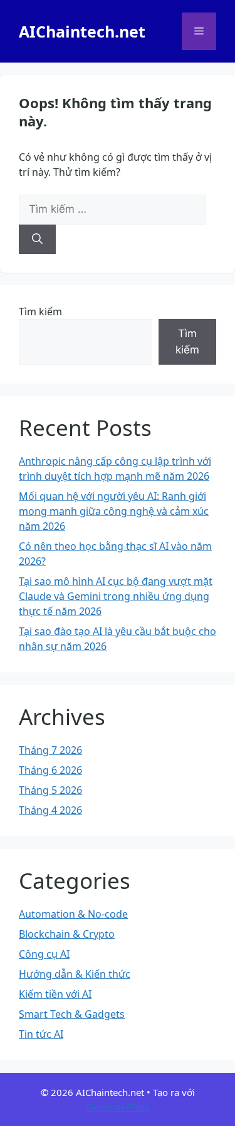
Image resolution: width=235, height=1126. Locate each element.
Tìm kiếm (40, 311)
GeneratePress (117, 1106)
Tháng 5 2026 (50, 790)
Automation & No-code (73, 914)
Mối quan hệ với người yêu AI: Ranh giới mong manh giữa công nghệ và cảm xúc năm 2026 (114, 511)
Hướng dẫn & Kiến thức (74, 974)
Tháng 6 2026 (50, 770)
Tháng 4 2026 (50, 810)
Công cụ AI (44, 954)
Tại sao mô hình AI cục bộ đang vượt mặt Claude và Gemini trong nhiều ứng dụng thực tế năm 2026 (115, 596)
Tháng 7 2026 (50, 750)
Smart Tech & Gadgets (72, 1014)
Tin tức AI (41, 1034)
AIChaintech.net (82, 31)
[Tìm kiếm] (37, 240)
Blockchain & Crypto (67, 934)
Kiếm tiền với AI (55, 994)
